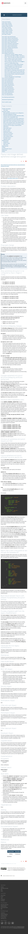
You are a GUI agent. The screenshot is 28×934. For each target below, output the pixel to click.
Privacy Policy (3, 917)
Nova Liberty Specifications (8, 92)
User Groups (3, 895)
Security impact (6, 130)
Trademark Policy (4, 915)
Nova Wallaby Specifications (8, 53)
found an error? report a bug (9, 875)
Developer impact (7, 137)
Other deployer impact (8, 136)
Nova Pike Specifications (7, 86)
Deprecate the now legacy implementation (12, 125)
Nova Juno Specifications (7, 94)
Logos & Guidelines (4, 914)
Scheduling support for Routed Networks (13, 65)
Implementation (5, 140)
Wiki (1, 908)
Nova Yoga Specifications (7, 50)
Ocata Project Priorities (7, 28)
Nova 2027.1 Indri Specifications (9, 36)
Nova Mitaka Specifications (8, 90)
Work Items (5, 144)
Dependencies (5, 146)
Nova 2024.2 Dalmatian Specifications (10, 43)
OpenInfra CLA (3, 918)
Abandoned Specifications (7, 99)
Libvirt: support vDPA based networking (13, 60)
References (4, 150)
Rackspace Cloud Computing (19, 927)
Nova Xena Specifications (7, 51)
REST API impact (7, 129)
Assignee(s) (5, 141)
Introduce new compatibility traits (10, 117)
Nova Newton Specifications (8, 89)
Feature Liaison (6, 143)
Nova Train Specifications (7, 80)
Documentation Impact (7, 148)
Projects (2, 886)
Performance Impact (7, 135)
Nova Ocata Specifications (7, 87)
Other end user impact (8, 133)
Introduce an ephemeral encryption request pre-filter (14, 118)
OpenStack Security (4, 888)
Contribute (3, 900)
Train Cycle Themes (6, 21)
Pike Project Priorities (6, 27)
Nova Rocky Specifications (8, 83)
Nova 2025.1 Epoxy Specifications (9, 42)
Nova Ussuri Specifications (7, 79)
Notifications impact (7, 132)
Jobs (2, 897)
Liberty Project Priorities (7, 32)
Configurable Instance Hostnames (12, 68)
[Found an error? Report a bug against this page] (26, 161)
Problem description (6, 108)
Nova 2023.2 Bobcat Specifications (9, 46)
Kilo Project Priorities (6, 34)
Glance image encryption (6, 265)
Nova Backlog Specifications (8, 97)
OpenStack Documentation (17, 14)
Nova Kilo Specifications (7, 93)
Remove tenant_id (8, 75)
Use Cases (5, 110)
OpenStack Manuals (4, 904)
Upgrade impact (6, 139)
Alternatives (5, 126)
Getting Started (3, 906)
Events (2, 896)
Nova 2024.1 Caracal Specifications (9, 45)
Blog (1, 889)
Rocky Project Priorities (7, 24)
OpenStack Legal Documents (18, 870)
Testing (3, 147)
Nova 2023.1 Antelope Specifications (10, 47)
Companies (3, 899)
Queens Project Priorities (7, 26)
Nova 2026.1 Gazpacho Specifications (10, 39)
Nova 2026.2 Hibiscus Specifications (10, 38)
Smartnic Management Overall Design (13, 76)
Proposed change (6, 111)
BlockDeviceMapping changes (9, 114)
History (3, 151)
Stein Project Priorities (6, 23)
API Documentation (4, 907)
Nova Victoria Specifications (8, 78)
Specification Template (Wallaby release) (13, 54)
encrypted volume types (12, 178)
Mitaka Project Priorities (7, 31)
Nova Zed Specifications (7, 49)
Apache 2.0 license (20, 926)
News (2, 891)
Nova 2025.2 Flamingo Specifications (10, 40)
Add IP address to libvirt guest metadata (13, 58)
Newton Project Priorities (7, 30)
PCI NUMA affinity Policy (11, 63)
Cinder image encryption (19, 265)
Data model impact (7, 128)
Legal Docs (3, 912)
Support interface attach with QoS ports (13, 67)
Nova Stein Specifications (7, 82)
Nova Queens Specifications (8, 85)
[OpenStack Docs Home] (4, 15)
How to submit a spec (6, 102)
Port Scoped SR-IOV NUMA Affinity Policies (14, 64)
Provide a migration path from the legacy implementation (15, 123)
